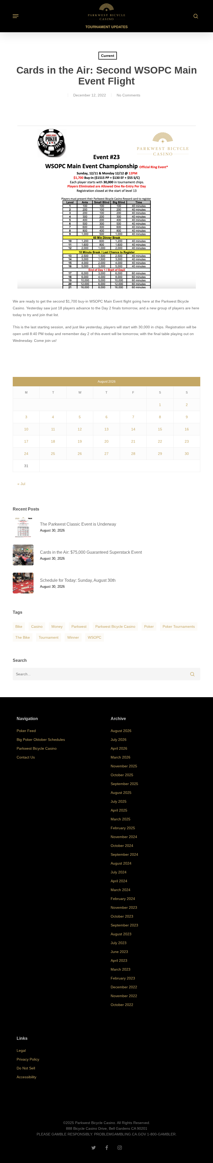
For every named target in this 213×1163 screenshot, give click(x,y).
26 (80, 454)
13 (106, 429)
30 (187, 454)
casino (37, 626)
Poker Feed (26, 731)
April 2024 (119, 881)
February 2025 (123, 828)
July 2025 (119, 801)
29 (160, 454)
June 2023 (119, 952)
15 (160, 429)
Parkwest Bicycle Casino (115, 626)
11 (53, 429)
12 (80, 429)
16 (187, 429)
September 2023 (124, 925)
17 (26, 441)
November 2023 (124, 907)
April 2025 (119, 810)
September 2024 (124, 854)
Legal (21, 1050)
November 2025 (124, 766)
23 (187, 441)
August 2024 (121, 863)
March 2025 (120, 819)
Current (107, 56)
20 (106, 441)
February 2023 (123, 978)
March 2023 (120, 969)
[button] (15, 16)
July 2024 (119, 872)
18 (53, 441)
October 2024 (122, 846)
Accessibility (26, 1077)
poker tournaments (179, 626)
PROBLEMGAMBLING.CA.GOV (120, 1134)
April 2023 (119, 960)
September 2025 (124, 784)
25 (53, 454)
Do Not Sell (26, 1068)
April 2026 (119, 748)
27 (106, 454)
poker (149, 626)
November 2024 (124, 837)
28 (133, 454)
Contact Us (26, 757)
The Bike (22, 637)
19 (80, 441)
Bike (18, 626)
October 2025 (122, 775)
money (57, 626)
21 (133, 441)
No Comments (128, 95)
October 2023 (122, 916)
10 (26, 429)
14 (133, 429)
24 (26, 454)
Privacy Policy (28, 1059)
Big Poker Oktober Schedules (41, 739)
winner (73, 637)
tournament (48, 637)
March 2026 (120, 757)
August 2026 (121, 731)
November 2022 (124, 996)
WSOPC (94, 637)
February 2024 (123, 899)
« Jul (21, 484)
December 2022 (124, 987)
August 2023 (121, 934)
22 (160, 441)
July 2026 (119, 739)
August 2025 (121, 792)
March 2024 (120, 890)
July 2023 (119, 943)
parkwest (78, 626)
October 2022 (122, 1005)
